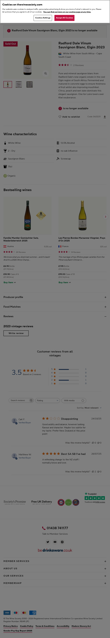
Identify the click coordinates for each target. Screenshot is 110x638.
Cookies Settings (42, 18)
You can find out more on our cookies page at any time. (67, 12)
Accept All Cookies (64, 18)
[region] (55, 11)
